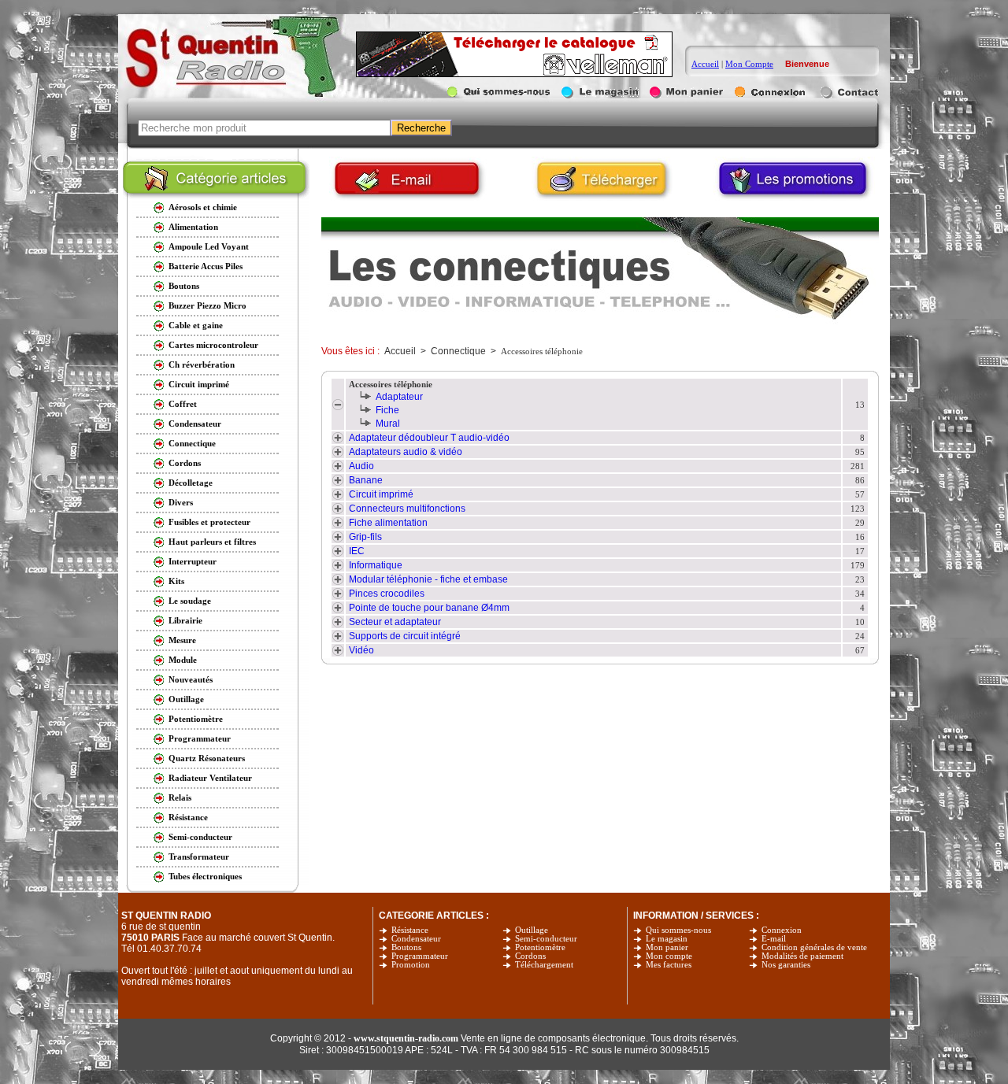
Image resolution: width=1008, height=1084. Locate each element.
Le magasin (666, 938)
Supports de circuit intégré (405, 636)
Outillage (531, 930)
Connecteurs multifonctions (407, 508)
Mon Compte (749, 63)
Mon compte (669, 956)
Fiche (387, 410)
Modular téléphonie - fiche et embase (428, 579)
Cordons (530, 956)
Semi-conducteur (546, 938)
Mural (388, 423)
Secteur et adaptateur (395, 621)
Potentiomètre (540, 947)
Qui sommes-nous (678, 930)
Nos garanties (786, 964)
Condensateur (416, 938)
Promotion (410, 964)
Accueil (705, 63)
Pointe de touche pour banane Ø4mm (429, 607)
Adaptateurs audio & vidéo (405, 451)
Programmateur (419, 956)
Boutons (406, 947)
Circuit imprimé (381, 494)
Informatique (375, 565)
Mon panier (667, 947)
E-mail (774, 938)
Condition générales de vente (814, 947)
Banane (366, 480)
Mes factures (668, 964)
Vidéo (361, 650)
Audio (361, 466)
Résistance (409, 930)
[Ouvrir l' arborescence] (337, 407)
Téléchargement (544, 964)
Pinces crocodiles (386, 593)
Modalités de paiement (802, 956)
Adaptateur (399, 396)
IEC (357, 551)
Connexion (782, 930)
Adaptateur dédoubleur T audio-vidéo (429, 437)
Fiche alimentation (388, 522)
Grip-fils (365, 536)
